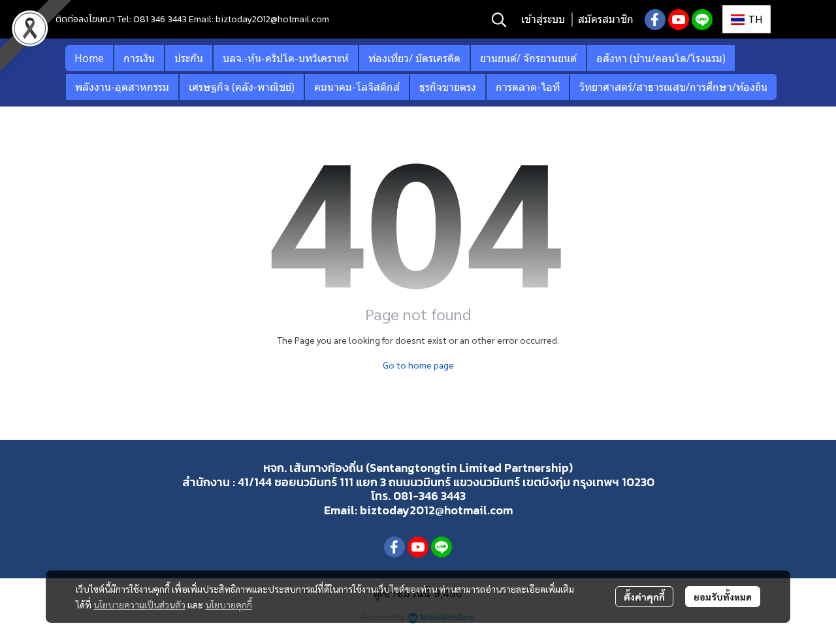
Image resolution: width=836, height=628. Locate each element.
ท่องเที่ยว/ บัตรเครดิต (414, 58)
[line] (702, 19)
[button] (499, 19)
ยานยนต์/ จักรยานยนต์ (528, 58)
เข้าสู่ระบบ (543, 19)
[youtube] (678, 19)
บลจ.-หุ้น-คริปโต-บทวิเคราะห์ (286, 58)
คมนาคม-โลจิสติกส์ (357, 87)
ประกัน (188, 58)
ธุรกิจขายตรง (447, 87)
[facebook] (655, 19)
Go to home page (418, 365)
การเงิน (139, 58)
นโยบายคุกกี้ (228, 604)
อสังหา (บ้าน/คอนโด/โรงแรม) (661, 58)
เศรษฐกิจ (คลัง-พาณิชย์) (242, 87)
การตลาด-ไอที (528, 87)
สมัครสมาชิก (606, 19)
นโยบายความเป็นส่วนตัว (139, 604)
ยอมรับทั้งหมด (723, 597)
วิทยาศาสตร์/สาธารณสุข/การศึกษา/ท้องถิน (673, 87)
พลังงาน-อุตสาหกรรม (122, 87)
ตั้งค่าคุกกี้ (644, 597)
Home (89, 58)
